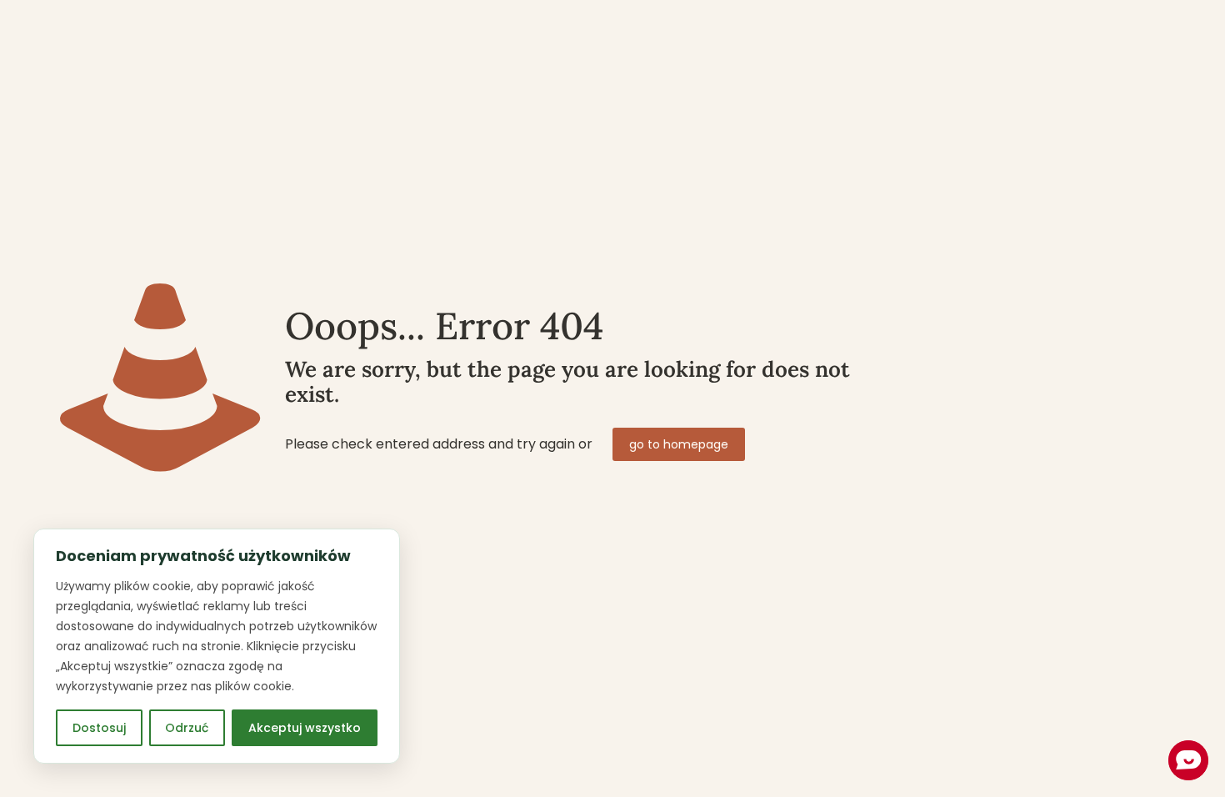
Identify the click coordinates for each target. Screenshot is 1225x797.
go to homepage (678, 444)
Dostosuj (99, 727)
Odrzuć (186, 727)
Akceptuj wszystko (304, 727)
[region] (216, 646)
